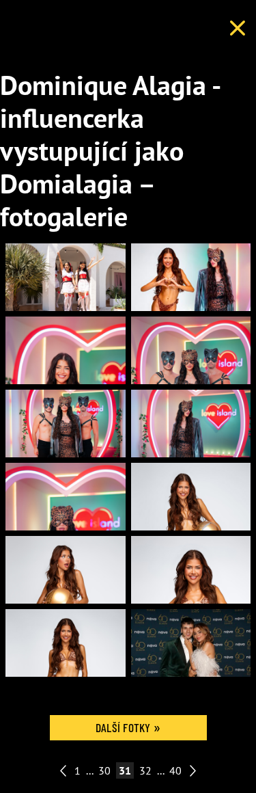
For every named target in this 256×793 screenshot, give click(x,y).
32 (145, 770)
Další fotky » (128, 727)
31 (125, 770)
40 (175, 770)
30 (104, 770)
